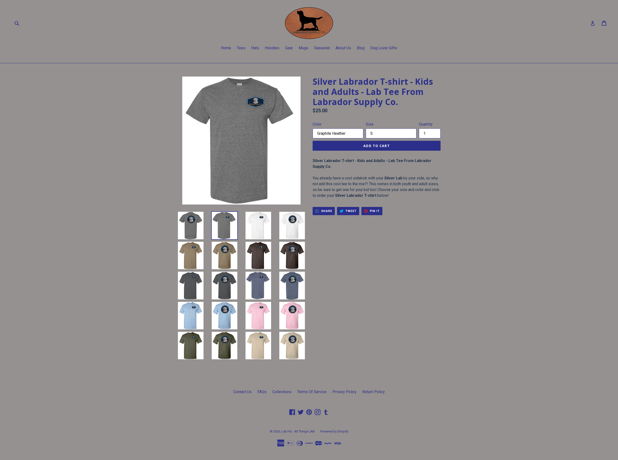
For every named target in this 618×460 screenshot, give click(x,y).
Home (226, 48)
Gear (289, 48)
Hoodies (272, 48)
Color (317, 124)
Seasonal (322, 48)
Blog (361, 48)
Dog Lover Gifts (383, 48)
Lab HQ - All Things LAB (298, 431)
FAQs (262, 391)
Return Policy (373, 391)
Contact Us (242, 391)
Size (369, 124)
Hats (255, 48)
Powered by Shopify (334, 431)
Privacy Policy (344, 391)
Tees (241, 48)
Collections (281, 391)
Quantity (426, 124)
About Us (343, 48)
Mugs (303, 48)
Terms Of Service (312, 391)
